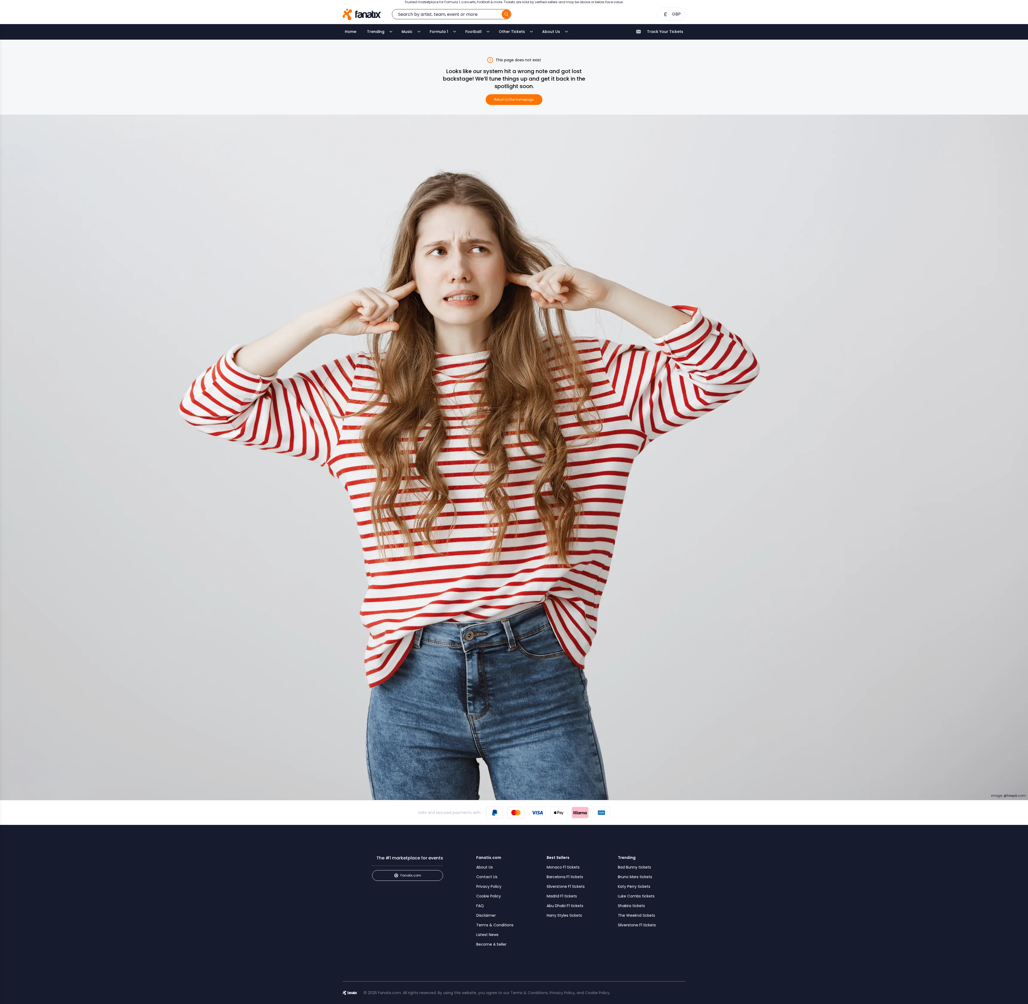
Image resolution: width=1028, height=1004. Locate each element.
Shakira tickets (631, 905)
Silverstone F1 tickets (566, 886)
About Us (551, 31)
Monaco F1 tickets (563, 867)
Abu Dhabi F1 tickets (565, 905)
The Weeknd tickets (636, 915)
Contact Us (486, 877)
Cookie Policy (488, 896)
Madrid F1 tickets (562, 896)
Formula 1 (439, 31)
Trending (375, 31)
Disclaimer (486, 915)
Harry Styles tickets (564, 915)
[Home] (362, 14)
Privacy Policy (488, 886)
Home (350, 31)
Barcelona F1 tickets (565, 877)
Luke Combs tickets (636, 896)
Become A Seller (491, 944)
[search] (506, 14)
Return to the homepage (514, 99)
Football (473, 31)
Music (407, 31)
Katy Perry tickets (634, 886)
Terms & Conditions (494, 925)
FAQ (480, 905)
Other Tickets (512, 31)
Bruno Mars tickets (635, 877)
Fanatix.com (410, 875)
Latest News (487, 934)
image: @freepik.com (1008, 796)
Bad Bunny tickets (634, 867)
